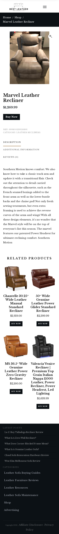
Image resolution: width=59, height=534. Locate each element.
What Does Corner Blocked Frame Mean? (27, 443)
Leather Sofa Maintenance (21, 495)
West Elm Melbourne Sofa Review (22, 461)
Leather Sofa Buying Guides (22, 472)
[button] (50, 36)
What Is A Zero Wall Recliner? (20, 438)
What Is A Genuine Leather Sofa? (22, 449)
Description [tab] (12, 142)
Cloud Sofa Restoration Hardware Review (27, 455)
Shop (7, 502)
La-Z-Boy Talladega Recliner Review (24, 432)
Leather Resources (16, 487)
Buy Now (11, 116)
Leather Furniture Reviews (21, 480)
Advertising (11, 510)
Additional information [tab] (21, 149)
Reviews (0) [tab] (10, 157)
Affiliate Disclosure (31, 524)
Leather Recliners (28, 132)
